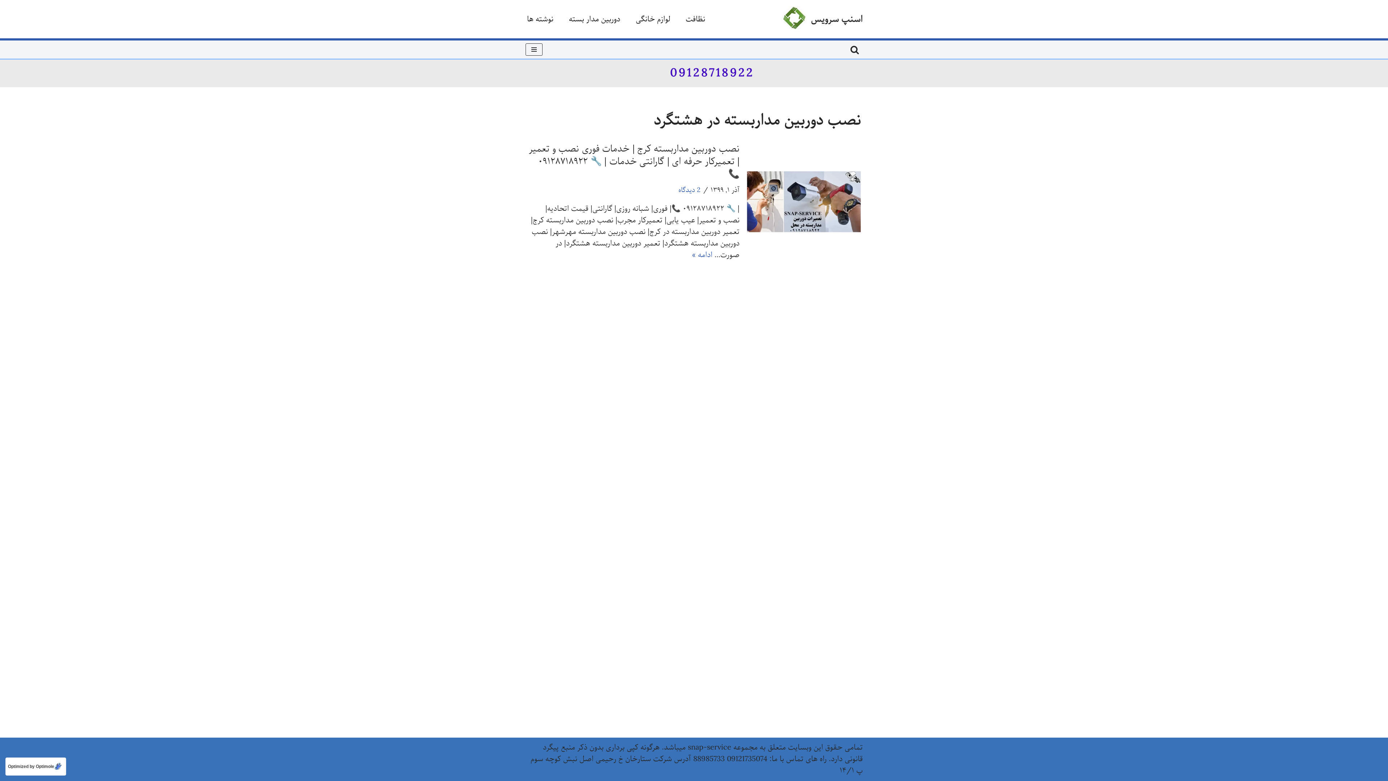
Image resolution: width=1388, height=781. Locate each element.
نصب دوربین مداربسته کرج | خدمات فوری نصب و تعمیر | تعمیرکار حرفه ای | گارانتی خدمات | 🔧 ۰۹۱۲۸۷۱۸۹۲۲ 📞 (634, 161)
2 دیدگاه (689, 190)
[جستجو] (854, 49)
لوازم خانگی (653, 19)
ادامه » (702, 255)
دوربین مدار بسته (594, 19)
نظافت (695, 19)
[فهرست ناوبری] (534, 49)
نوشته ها (540, 19)
